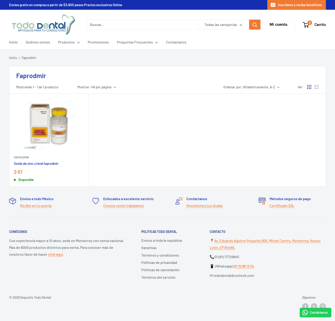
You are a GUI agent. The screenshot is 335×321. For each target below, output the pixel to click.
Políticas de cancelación (160, 270)
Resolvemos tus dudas (204, 205)
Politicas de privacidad (159, 262)
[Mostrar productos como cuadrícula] (309, 87)
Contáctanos (176, 42)
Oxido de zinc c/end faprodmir (36, 163)
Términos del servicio (158, 277)
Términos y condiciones (160, 255)
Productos (66, 42)
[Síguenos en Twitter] (314, 306)
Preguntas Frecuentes (135, 42)
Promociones (98, 42)
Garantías (149, 247)
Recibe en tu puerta (36, 205)
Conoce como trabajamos (123, 205)
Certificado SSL (282, 205)
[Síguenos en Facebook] (305, 306)
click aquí (55, 254)
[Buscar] (254, 25)
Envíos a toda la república (161, 240)
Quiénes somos (38, 42)
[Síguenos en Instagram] (323, 306)
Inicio (13, 42)
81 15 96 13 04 (244, 266)
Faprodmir (29, 58)
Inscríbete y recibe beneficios (300, 5)
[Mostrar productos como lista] (317, 87)
